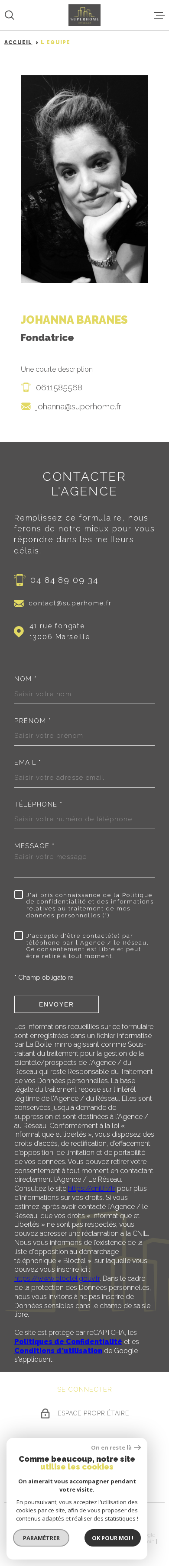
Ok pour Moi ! (112, 1538)
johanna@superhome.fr (78, 406)
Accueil (18, 42)
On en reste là (111, 1447)
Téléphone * (38, 804)
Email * (28, 762)
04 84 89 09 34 (64, 580)
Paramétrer (41, 1538)
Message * (34, 846)
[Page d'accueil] (84, 15)
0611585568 (59, 387)
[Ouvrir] (9, 15)
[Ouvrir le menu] (159, 15)
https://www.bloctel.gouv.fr (57, 1278)
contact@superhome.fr (70, 603)
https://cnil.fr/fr (91, 1188)
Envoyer (56, 1004)
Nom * (25, 679)
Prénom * (32, 721)
